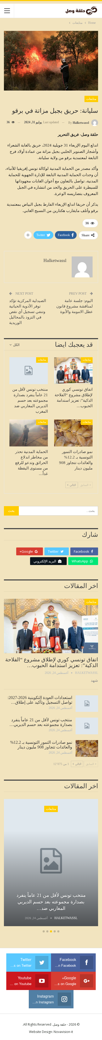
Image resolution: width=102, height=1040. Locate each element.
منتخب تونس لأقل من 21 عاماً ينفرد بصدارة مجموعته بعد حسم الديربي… (40, 722)
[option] (51, 863)
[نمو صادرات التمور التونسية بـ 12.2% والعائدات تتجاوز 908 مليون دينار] (73, 433)
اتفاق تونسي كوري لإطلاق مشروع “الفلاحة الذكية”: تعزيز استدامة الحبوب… (51, 662)
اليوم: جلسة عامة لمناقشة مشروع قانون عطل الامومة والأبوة (74, 306)
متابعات (91, 99)
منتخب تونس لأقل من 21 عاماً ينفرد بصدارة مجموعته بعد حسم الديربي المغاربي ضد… (51, 902)
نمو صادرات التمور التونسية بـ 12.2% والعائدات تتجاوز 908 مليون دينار (41, 744)
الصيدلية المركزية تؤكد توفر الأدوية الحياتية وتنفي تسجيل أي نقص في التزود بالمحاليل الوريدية (27, 312)
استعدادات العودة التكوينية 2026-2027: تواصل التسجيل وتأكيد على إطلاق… (40, 699)
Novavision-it (63, 1032)
